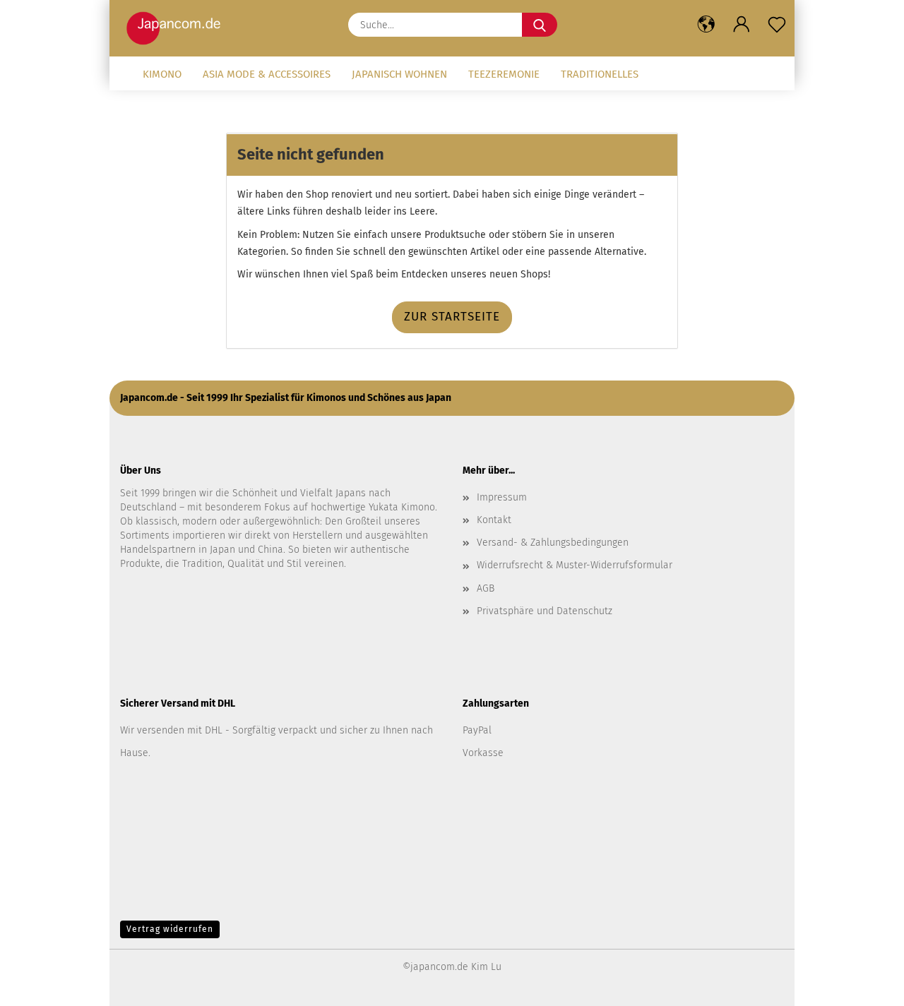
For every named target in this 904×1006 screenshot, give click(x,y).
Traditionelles (599, 74)
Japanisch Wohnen (399, 74)
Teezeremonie (504, 74)
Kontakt (494, 520)
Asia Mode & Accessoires (267, 74)
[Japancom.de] (177, 28)
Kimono (162, 74)
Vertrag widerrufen (169, 929)
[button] (706, 24)
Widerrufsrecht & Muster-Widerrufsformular (574, 565)
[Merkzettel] (777, 24)
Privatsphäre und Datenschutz (544, 611)
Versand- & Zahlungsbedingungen (553, 543)
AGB (485, 588)
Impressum (502, 497)
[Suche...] (539, 25)
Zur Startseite (452, 316)
